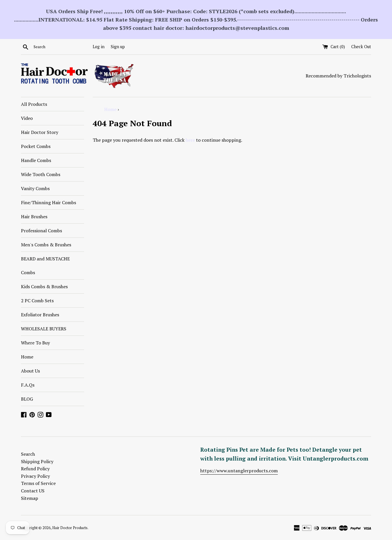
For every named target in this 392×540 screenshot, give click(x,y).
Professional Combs (41, 230)
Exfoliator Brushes (40, 314)
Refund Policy (35, 468)
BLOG (27, 399)
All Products (34, 104)
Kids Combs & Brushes (44, 286)
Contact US (32, 491)
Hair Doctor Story (39, 132)
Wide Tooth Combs (40, 174)
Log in (98, 46)
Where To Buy (35, 343)
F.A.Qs (27, 385)
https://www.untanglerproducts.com (239, 470)
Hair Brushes (34, 216)
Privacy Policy (35, 476)
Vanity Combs (35, 188)
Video (27, 118)
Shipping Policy (37, 461)
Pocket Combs (36, 146)
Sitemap (29, 498)
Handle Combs (36, 160)
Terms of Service (38, 483)
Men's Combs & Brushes (46, 244)
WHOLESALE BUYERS (43, 328)
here (190, 140)
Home (27, 357)
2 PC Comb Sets (37, 300)
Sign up (118, 46)
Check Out (361, 46)
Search (28, 454)
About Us (30, 371)
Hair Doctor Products (70, 527)
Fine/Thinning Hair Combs (48, 202)
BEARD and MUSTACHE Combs (45, 266)
